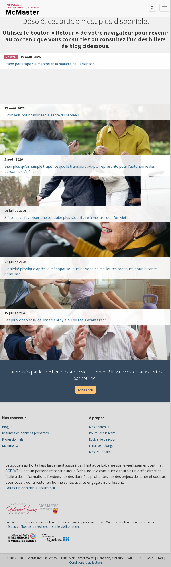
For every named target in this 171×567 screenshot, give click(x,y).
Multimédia (10, 445)
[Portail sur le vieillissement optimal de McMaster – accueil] (21, 506)
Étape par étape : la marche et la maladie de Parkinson (49, 63)
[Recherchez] (152, 8)
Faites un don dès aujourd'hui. (30, 487)
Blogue (7, 427)
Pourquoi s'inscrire (102, 433)
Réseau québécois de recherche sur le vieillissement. (43, 526)
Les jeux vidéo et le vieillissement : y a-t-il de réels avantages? (55, 320)
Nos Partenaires (100, 452)
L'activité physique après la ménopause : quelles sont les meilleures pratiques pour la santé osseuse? (80, 271)
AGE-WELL (14, 470)
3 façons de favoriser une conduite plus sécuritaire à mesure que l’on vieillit (67, 217)
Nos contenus (99, 427)
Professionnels (12, 439)
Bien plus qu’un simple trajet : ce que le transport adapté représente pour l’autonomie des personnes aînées (79, 169)
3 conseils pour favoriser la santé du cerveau (41, 115)
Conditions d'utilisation (85, 562)
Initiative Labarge (101, 445)
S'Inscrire (85, 390)
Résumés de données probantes (25, 433)
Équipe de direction (102, 439)
